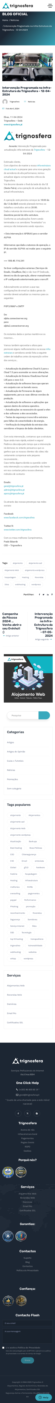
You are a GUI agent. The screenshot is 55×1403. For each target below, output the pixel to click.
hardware (40, 867)
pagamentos (34, 893)
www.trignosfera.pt (13, 124)
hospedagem (10, 577)
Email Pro (11, 1013)
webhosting (20, 584)
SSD (12, 932)
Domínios (11, 1004)
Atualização (15, 841)
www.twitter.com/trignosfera (17, 529)
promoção (30, 906)
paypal (13, 900)
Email (24, 861)
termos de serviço (26, 1354)
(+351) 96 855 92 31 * (29, 1089)
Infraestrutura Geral (27, 1134)
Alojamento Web (12, 570)
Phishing (14, 906)
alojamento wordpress (34, 570)
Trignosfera (14, 101)
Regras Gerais (27, 1142)
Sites (7, 584)
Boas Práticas (35, 848)
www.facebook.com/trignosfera (19, 517)
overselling (15, 893)
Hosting (25, 577)
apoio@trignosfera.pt (14, 493)
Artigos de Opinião (16, 751)
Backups (33, 841)
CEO (12, 854)
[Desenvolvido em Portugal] (21, 1236)
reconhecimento (17, 913)
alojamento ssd (35, 563)
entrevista (39, 861)
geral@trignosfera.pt (13, 486)
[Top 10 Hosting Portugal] (21, 1301)
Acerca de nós (28, 1129)
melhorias (14, 887)
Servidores (32, 919)
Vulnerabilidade (35, 945)
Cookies (27, 1150)
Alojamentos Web (16, 985)
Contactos (27, 1266)
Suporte (27, 1257)
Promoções (12, 779)
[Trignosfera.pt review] (8, 1172)
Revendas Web (14, 994)
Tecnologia (26, 932)
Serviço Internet (17, 926)
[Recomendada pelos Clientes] (8, 1301)
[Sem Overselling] (8, 1236)
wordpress (36, 584)
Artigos (10, 742)
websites (33, 952)
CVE (12, 861)
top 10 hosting (16, 939)
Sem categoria (14, 788)
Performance (30, 900)
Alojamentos (34, 815)
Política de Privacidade (27, 1270)
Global (13, 867)
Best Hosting (16, 848)
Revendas (39, 577)
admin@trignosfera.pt (14, 490)
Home (5, 20)
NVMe (30, 887)
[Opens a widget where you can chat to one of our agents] (43, 1397)
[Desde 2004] (21, 1172)
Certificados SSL (15, 1022)
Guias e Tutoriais (15, 760)
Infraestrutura (31, 880)
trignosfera (15, 945)
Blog (27, 1262)
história (13, 874)
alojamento (18, 563)
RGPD (27, 1146)
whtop (13, 958)
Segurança (15, 919)
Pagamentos (27, 1138)
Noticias (31, 101)
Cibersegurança (29, 854)
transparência (37, 939)
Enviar (27, 1360)
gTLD (26, 867)
